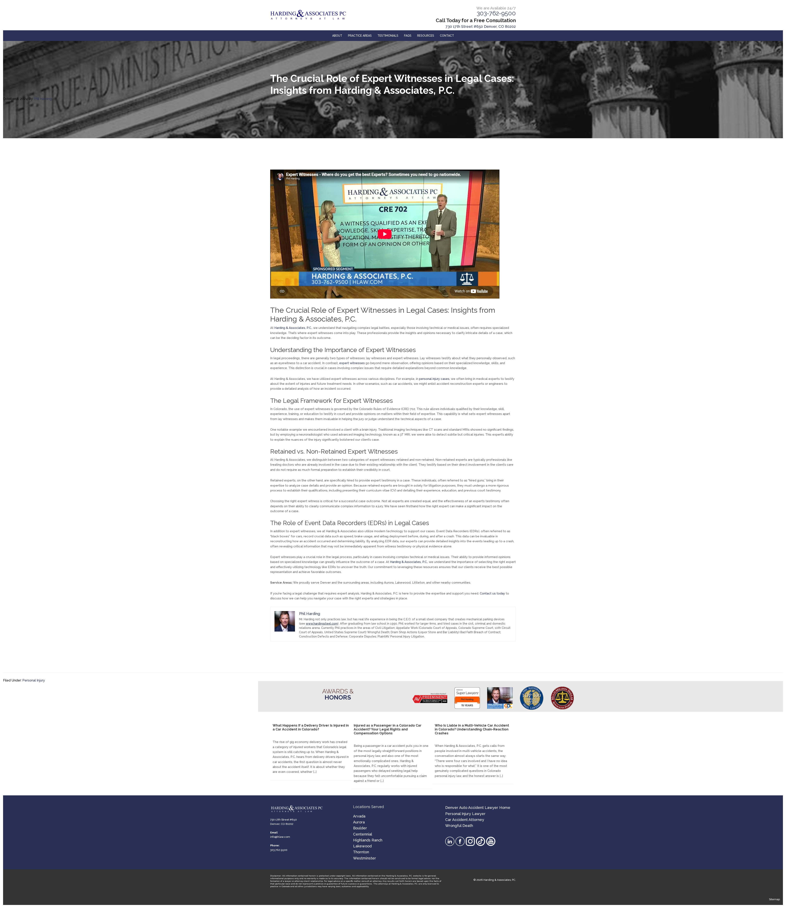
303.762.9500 (278, 849)
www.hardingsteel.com (322, 623)
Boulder (360, 828)
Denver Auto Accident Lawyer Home (477, 807)
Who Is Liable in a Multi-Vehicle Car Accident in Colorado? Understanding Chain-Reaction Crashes (472, 729)
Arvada (359, 816)
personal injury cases (434, 379)
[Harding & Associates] (313, 15)
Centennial (362, 834)
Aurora (359, 822)
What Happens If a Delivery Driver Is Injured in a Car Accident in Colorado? (311, 727)
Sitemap (774, 899)
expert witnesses (352, 363)
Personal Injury (33, 680)
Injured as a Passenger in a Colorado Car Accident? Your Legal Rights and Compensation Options (387, 729)
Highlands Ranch (367, 840)
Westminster (364, 858)
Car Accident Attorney (464, 819)
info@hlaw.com (280, 836)
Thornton (361, 852)
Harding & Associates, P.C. (293, 328)
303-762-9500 (496, 13)
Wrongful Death (459, 825)
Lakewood (362, 846)
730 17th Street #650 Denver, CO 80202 (481, 26)
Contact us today (492, 593)
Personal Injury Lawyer (465, 814)
